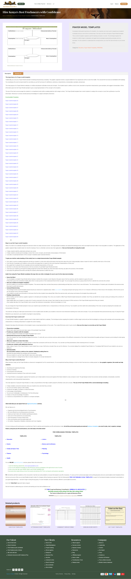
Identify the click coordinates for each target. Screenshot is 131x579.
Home (4, 15)
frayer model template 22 (12, 160)
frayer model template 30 (12, 188)
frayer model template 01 (12, 226)
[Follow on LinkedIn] (19, 570)
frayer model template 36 (12, 208)
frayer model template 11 (12, 121)
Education (15, 15)
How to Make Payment (39, 4)
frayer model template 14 (12, 132)
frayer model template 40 (12, 222)
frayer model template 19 (12, 149)
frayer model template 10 (12, 118)
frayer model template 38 (12, 215)
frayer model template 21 (12, 156)
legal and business (32, 403)
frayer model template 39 (12, 219)
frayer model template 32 (12, 195)
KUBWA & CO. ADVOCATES (77, 489)
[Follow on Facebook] (13, 570)
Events (9, 444)
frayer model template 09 (12, 114)
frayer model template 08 (12, 111)
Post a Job (21, 3)
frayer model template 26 (12, 174)
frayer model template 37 (12, 212)
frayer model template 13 (12, 128)
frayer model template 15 (12, 135)
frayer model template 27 (12, 177)
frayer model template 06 (12, 104)
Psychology (45, 453)
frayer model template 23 (12, 163)
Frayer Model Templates (24, 15)
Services (49, 4)
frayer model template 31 (12, 191)
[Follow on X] (16, 570)
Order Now (124, 3)
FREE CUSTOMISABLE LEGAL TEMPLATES (81, 477)
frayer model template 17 (12, 142)
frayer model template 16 (12, 139)
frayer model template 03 (12, 233)
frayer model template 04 (12, 236)
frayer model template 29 (12, 184)
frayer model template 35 (12, 205)
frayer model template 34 (12, 201)
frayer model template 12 (12, 125)
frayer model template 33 (12, 198)
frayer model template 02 (12, 229)
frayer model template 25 (12, 170)
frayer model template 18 (12, 146)
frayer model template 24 (12, 167)
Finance (9, 453)
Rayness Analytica (10, 573)
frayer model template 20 (12, 153)
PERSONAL (9, 15)
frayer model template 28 (12, 181)
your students (58, 289)
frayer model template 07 (12, 107)
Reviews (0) (18, 73)
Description (8, 73)
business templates (93, 426)
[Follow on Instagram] (22, 570)
